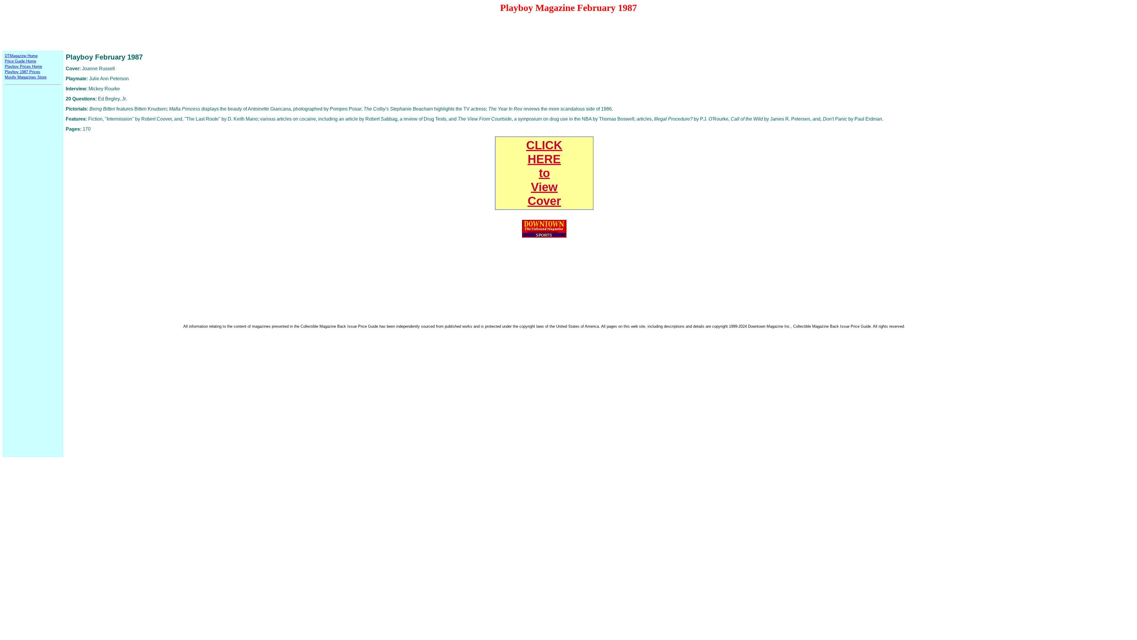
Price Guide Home (20, 61)
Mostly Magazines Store (25, 77)
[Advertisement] (568, 31)
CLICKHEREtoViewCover (544, 173)
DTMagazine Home (21, 56)
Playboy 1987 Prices (22, 72)
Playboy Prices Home (23, 66)
